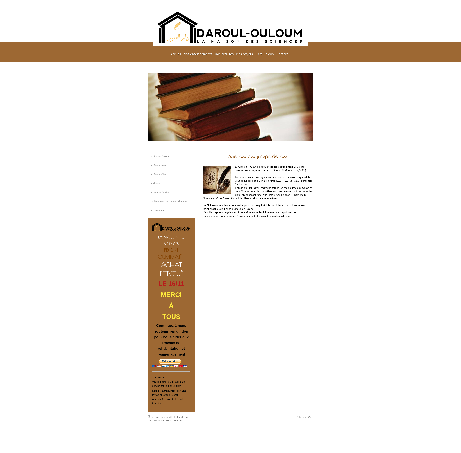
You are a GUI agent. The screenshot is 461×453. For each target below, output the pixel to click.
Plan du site (182, 417)
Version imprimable (162, 417)
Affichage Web (305, 417)
